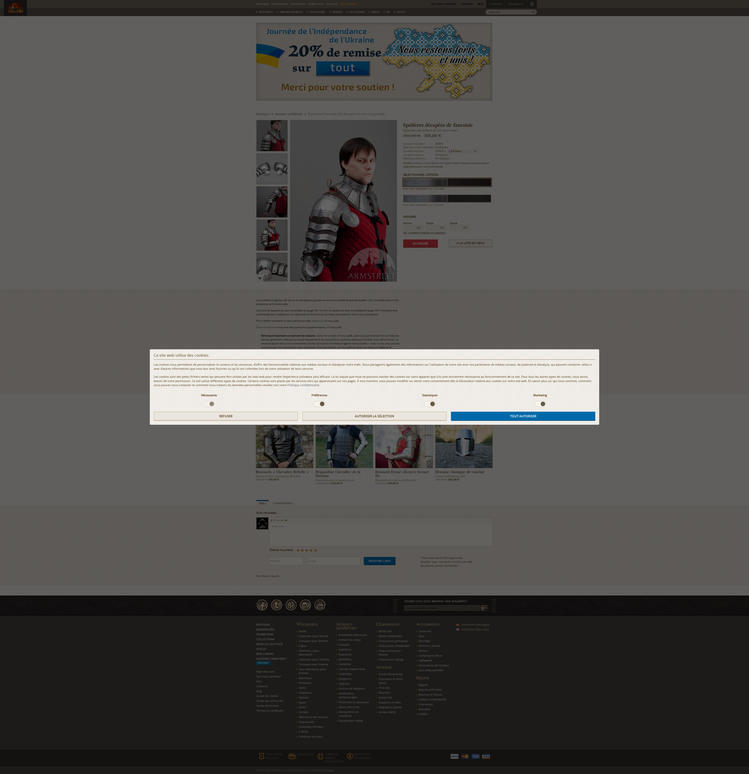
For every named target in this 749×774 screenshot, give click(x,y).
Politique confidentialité (303, 385)
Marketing (540, 395)
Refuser (226, 416)
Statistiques (430, 395)
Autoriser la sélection (374, 416)
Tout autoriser (523, 416)
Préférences (319, 395)
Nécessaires (209, 395)
